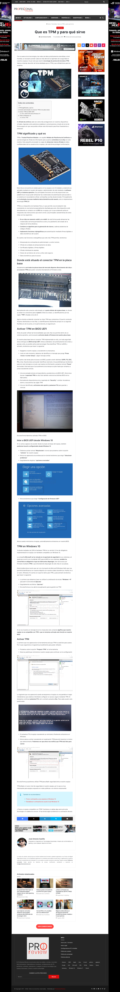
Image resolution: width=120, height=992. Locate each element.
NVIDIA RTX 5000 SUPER (49, 1)
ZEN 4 (67, 1)
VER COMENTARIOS (45, 926)
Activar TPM (25, 117)
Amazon (64, 962)
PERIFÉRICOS (65, 18)
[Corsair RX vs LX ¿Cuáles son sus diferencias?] (44, 904)
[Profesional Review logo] (23, 9)
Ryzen (97, 965)
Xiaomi (87, 968)
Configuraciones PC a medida (69, 948)
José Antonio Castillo (45, 36)
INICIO (19, 18)
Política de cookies (66, 951)
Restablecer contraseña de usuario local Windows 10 (42, 802)
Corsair (85, 962)
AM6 (16, 1)
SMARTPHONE (77, 18)
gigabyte (98, 962)
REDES (87, 18)
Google (63, 965)
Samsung (64, 968)
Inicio (49, 24)
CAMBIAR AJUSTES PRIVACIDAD (38, 973)
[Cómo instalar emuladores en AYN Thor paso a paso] (44, 883)
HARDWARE (54, 18)
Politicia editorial (65, 957)
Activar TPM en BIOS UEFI (26, 111)
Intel (69, 965)
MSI (80, 965)
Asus (80, 962)
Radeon (91, 965)
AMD (69, 962)
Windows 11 (80, 968)
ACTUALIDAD (28, 18)
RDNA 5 (39, 1)
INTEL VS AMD (31, 1)
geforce (91, 962)
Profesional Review (60, 989)
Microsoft (74, 965)
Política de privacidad (66, 954)
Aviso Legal (64, 945)
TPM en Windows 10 (25, 115)
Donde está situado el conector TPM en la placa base (34, 109)
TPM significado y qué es (26, 107)
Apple (74, 962)
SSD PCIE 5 (61, 1)
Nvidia (85, 965)
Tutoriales (54, 24)
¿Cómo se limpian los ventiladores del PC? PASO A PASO (64, 891)
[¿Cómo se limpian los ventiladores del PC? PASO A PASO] (64, 883)
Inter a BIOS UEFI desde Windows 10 (31, 113)
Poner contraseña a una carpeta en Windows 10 (41, 799)
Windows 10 (72, 968)
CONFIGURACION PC (41, 18)
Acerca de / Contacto (67, 942)
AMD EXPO (22, 1)
